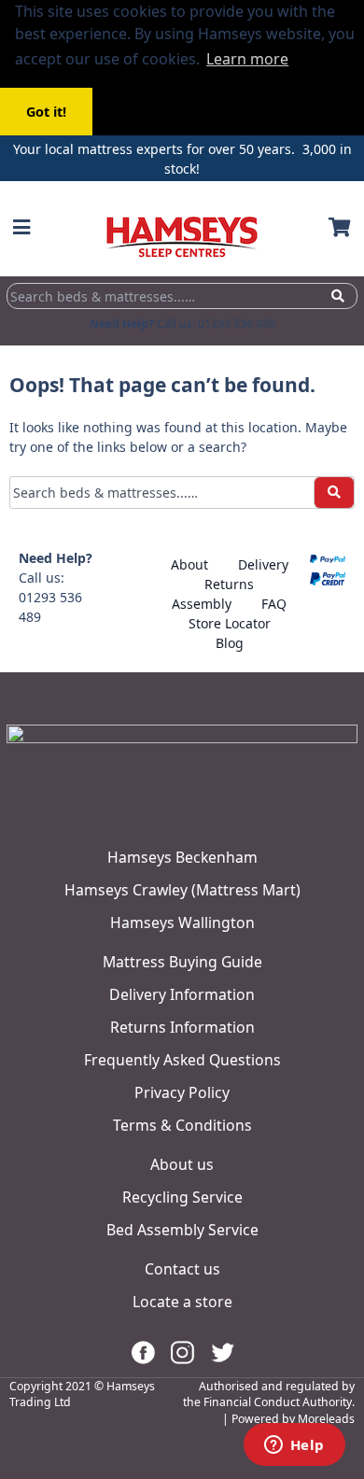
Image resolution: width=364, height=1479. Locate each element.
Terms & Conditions (182, 1125)
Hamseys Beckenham (182, 857)
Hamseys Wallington (182, 922)
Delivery (263, 564)
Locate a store (182, 1301)
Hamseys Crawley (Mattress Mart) (182, 890)
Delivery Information (182, 994)
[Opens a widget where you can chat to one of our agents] (294, 1446)
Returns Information (182, 1027)
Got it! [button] (46, 111)
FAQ (274, 604)
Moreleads (326, 1419)
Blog (230, 643)
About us (182, 1164)
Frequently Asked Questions (182, 1059)
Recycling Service (182, 1197)
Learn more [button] (247, 59)
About (189, 564)
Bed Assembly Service (182, 1229)
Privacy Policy (182, 1092)
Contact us (182, 1269)
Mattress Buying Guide (182, 961)
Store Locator (230, 623)
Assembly (201, 604)
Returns (229, 584)
